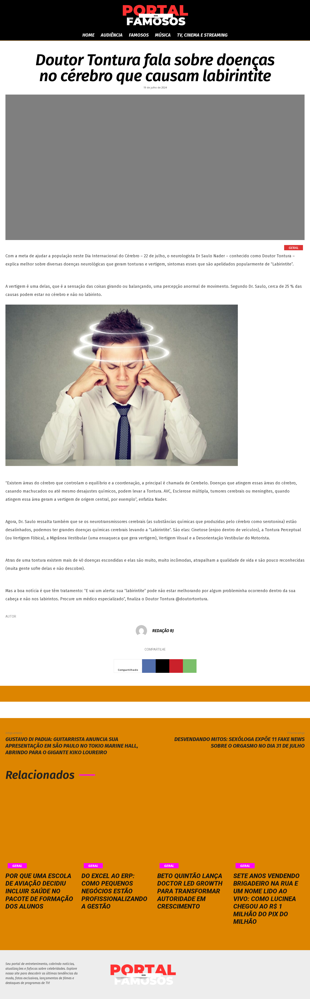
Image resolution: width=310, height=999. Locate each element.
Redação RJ (163, 630)
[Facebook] (149, 666)
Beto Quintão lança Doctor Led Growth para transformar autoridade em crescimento (189, 891)
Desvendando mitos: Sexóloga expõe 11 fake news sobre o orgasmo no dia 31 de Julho (239, 742)
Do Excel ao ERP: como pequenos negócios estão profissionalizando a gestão (114, 891)
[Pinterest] (176, 666)
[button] (270, 35)
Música (163, 35)
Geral (293, 247)
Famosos (139, 35)
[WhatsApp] (190, 666)
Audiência (112, 35)
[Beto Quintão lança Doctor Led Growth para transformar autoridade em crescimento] (193, 827)
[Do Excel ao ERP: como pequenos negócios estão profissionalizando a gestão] (117, 827)
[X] (162, 666)
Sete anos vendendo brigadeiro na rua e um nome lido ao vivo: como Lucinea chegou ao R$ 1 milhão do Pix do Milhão (266, 899)
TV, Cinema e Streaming (202, 35)
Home (88, 35)
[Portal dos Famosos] (155, 15)
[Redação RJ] (144, 630)
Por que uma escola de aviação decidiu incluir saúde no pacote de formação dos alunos (39, 891)
